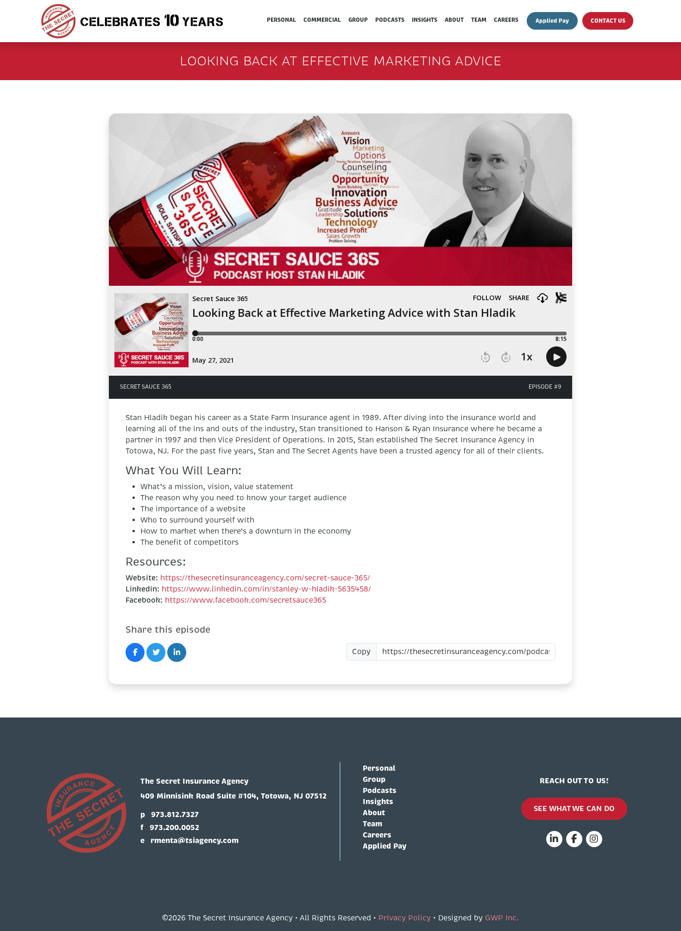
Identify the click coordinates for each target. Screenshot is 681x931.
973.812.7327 (175, 814)
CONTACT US (608, 21)
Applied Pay (552, 21)
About (374, 813)
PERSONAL (281, 20)
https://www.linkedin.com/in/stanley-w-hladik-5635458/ (266, 589)
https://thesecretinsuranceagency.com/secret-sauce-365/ (265, 578)
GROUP (358, 20)
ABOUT (454, 20)
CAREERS (506, 20)
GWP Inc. (502, 918)
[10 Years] (133, 21)
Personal (379, 768)
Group (374, 779)
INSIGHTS (424, 20)
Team (372, 824)
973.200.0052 (174, 827)
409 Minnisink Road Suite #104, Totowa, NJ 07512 (233, 796)
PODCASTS (389, 20)
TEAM (478, 20)
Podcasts (380, 790)
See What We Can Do (574, 808)
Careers (377, 835)
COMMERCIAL (322, 20)
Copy (361, 651)
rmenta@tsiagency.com (195, 840)
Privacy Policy (404, 918)
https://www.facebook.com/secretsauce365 (245, 600)
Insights (378, 801)
